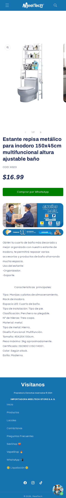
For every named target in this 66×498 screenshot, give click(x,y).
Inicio (10, 404)
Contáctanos (14, 428)
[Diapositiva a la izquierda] (25, 132)
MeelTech (37, 496)
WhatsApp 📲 (15, 460)
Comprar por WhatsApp (33, 192)
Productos (13, 412)
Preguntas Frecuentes (20, 436)
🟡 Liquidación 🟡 (17, 467)
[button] (7, 5)
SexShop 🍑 (14, 444)
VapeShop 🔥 (15, 452)
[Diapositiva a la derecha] (40, 132)
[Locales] (33, 235)
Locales (11, 420)
